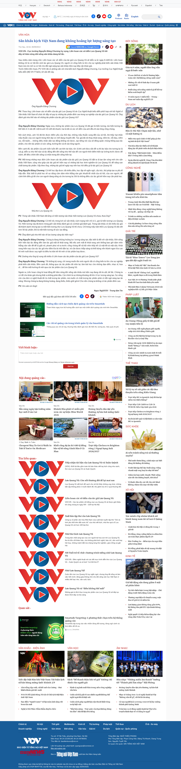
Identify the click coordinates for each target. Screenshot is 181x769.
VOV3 (78, 2)
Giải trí (145, 25)
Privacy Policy (53, 362)
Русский (134, 5)
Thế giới (34, 25)
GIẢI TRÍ (130, 231)
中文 (20, 5)
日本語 (82, 5)
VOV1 (59, 2)
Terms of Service (66, 362)
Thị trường (60, 25)
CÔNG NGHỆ (133, 167)
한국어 (105, 5)
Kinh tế (51, 25)
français (33, 5)
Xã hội (27, 25)
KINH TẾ (130, 556)
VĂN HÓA (23, 34)
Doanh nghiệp (100, 25)
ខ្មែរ (94, 5)
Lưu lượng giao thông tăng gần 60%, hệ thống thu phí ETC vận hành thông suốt (144, 607)
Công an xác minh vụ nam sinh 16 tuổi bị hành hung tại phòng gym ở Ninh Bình (144, 355)
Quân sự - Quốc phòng (165, 25)
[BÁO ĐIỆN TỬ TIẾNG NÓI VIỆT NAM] (27, 17)
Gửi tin (71, 366)
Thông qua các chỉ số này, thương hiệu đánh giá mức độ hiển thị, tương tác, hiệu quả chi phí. (83, 327)
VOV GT (117, 2)
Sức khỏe (121, 25)
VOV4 (88, 2)
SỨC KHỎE (132, 426)
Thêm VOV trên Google (111, 297)
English (134, 17)
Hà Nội (45, 17)
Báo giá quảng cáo (58, 748)
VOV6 (107, 2)
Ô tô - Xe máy (88, 25)
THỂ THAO (132, 363)
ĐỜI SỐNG (132, 41)
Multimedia (43, 25)
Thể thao (77, 25)
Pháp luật (69, 25)
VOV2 (69, 2)
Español (148, 5)
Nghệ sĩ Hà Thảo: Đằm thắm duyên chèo (38, 709)
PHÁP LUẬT (132, 294)
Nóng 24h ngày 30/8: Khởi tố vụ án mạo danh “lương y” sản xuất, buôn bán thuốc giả (145, 345)
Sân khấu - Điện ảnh (31, 648)
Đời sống (130, 25)
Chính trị (19, 25)
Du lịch (152, 25)
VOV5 (97, 2)
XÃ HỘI (130, 489)
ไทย (161, 5)
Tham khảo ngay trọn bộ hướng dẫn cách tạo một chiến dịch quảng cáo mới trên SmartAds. (82, 307)
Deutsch (47, 5)
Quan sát (23, 608)
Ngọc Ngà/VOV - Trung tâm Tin (108, 291)
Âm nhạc (122, 648)
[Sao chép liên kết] (116, 47)
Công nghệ (112, 25)
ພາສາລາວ (119, 5)
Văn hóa (138, 25)
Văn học (73, 648)
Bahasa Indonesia (65, 5)
